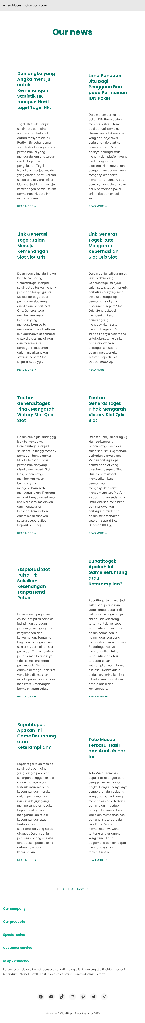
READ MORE (26, 206)
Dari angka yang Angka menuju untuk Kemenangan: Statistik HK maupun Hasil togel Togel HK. (36, 90)
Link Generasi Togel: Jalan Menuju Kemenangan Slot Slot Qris (32, 245)
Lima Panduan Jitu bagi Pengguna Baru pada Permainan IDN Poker (108, 87)
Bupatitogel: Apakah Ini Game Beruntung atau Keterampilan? (108, 572)
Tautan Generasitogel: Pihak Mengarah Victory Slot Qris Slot (36, 409)
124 (70, 889)
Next (83, 889)
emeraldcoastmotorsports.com (25, 5)
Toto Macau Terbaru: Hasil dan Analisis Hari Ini (107, 748)
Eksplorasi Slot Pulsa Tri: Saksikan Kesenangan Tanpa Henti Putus (33, 584)
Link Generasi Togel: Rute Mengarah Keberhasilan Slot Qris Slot (104, 245)
